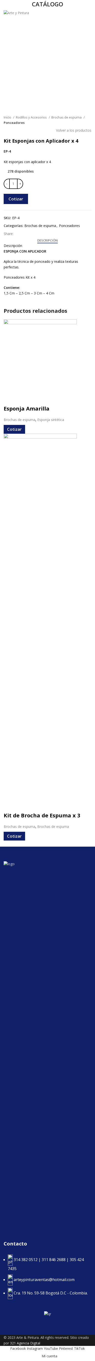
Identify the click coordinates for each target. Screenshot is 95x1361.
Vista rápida (10, 398)
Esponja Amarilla (26, 408)
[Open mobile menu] (89, 13)
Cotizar (16, 199)
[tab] (47, 240)
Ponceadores (14, 122)
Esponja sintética (50, 419)
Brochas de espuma (66, 117)
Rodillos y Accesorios (32, 117)
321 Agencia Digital (25, 1343)
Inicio (8, 117)
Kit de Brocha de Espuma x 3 (42, 815)
